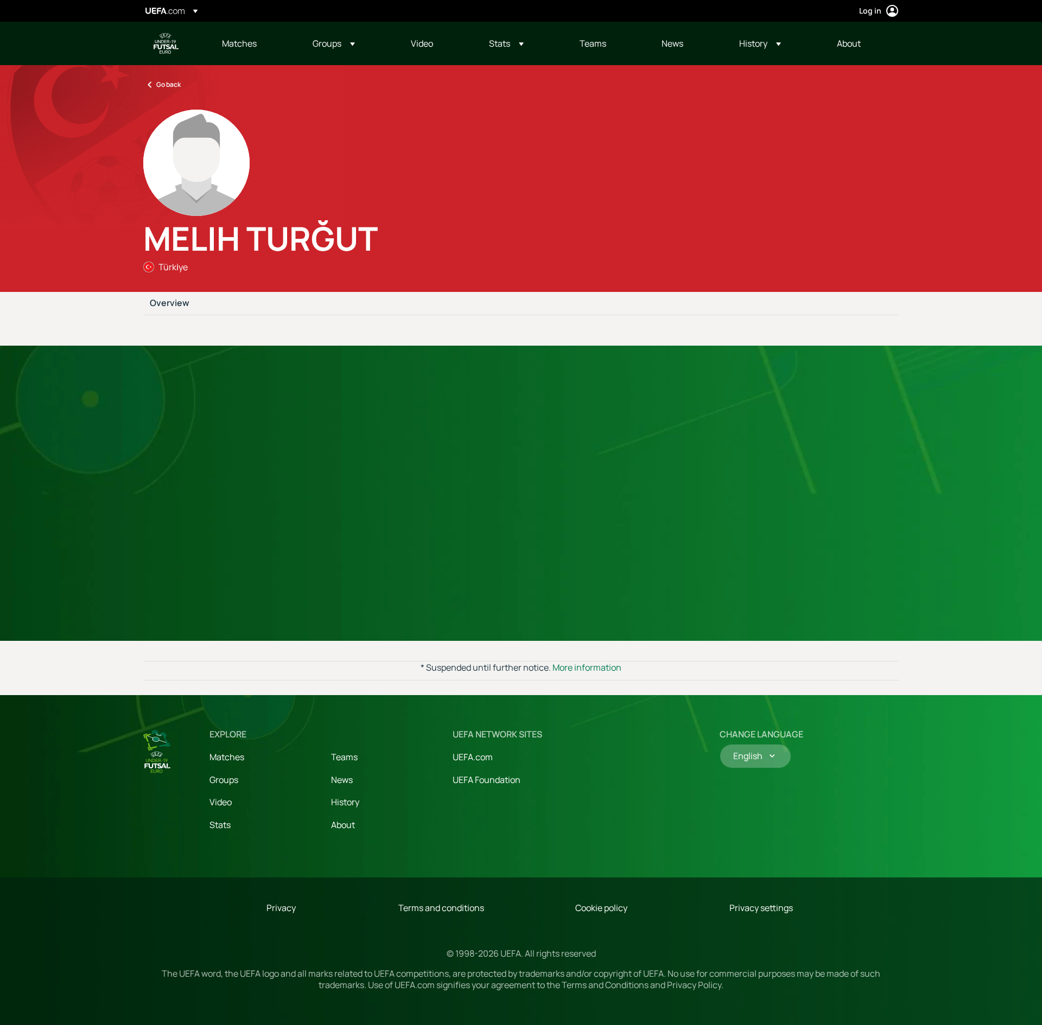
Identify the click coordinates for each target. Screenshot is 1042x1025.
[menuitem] (254, 43)
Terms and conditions (441, 908)
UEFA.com (473, 757)
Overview (169, 303)
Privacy (281, 908)
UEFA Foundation (486, 780)
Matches (226, 757)
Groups (223, 780)
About (343, 825)
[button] (334, 43)
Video (220, 802)
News (342, 780)
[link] (239, 43)
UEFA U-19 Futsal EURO (166, 43)
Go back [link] (168, 84)
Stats (220, 825)
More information (586, 667)
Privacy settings (761, 908)
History (345, 802)
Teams (344, 757)
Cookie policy (601, 908)
